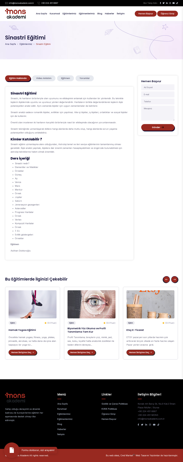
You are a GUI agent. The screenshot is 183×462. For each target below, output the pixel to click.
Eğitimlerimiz (69, 13)
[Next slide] (174, 279)
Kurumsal (55, 13)
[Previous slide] (166, 279)
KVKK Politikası (109, 409)
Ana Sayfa (41, 13)
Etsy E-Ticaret (135, 330)
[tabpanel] (69, 173)
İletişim (121, 13)
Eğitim (12, 323)
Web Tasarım (142, 455)
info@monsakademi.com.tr (21, 3)
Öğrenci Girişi (167, 13)
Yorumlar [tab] (85, 78)
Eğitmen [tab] (65, 78)
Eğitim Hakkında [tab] (18, 78)
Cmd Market (127, 455)
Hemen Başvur (145, 13)
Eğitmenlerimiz (87, 13)
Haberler (109, 13)
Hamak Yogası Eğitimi (22, 330)
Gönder (156, 127)
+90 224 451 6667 (49, 3)
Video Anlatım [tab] (43, 78)
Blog (99, 13)
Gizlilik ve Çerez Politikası (115, 403)
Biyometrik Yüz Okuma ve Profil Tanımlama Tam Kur (87, 330)
